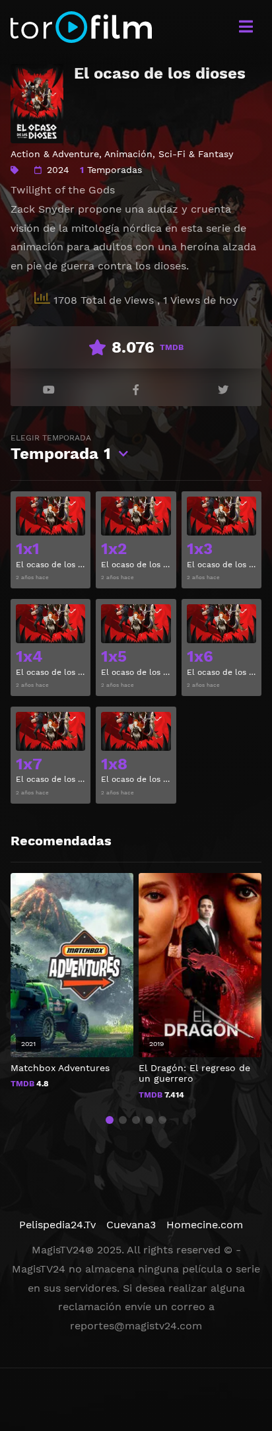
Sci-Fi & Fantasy (195, 154)
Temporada (61, 448)
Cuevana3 (131, 1224)
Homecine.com (204, 1224)
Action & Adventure (55, 154)
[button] (110, 1120)
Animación (128, 154)
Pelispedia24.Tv (57, 1224)
